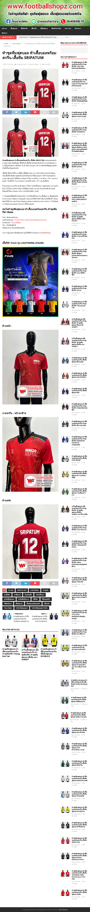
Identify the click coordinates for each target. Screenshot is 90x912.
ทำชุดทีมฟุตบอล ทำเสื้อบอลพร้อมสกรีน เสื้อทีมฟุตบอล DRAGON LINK (79, 778)
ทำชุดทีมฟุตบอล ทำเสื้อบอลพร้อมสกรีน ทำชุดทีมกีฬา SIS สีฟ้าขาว (79, 632)
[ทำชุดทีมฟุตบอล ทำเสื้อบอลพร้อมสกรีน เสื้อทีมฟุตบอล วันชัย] (65, 892)
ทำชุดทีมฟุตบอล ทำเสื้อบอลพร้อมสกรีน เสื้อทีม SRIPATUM (79, 840)
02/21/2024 (76, 897)
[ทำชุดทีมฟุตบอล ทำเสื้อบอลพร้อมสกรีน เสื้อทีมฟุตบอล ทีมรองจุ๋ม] (65, 360)
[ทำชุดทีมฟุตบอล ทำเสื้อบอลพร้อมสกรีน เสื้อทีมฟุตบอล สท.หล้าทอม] (65, 730)
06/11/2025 (76, 241)
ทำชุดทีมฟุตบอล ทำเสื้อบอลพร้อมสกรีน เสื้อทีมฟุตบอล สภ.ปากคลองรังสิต (79, 475)
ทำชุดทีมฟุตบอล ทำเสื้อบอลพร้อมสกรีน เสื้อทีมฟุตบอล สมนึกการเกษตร (79, 715)
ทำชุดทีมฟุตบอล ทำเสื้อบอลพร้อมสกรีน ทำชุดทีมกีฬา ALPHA (79, 165)
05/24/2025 (76, 395)
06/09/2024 (76, 621)
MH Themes (64, 910)
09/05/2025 (76, 88)
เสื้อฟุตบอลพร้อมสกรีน (33, 604)
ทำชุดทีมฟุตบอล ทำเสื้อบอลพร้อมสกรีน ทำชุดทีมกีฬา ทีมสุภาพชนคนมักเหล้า (79, 181)
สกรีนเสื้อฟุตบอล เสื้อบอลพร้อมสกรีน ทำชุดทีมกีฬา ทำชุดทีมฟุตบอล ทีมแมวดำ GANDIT (79, 323)
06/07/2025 (76, 277)
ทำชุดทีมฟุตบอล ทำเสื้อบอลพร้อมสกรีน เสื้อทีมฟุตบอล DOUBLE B (49, 653)
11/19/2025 (76, 71)
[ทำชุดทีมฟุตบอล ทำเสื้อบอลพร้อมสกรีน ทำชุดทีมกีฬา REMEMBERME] (65, 99)
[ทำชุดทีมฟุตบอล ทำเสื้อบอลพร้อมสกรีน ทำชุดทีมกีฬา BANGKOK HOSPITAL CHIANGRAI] (65, 439)
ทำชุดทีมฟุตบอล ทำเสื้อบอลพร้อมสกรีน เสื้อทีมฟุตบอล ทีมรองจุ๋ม (79, 360)
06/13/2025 (76, 223)
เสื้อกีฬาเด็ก (24, 28)
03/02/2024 (76, 783)
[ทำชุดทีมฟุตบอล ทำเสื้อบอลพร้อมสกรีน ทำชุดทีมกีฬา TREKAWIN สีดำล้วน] (65, 543)
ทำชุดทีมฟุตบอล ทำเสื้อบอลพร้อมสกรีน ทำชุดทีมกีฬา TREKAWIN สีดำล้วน (79, 544)
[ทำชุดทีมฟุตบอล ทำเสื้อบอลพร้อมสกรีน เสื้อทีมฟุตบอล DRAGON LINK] (65, 779)
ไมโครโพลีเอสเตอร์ (22, 608)
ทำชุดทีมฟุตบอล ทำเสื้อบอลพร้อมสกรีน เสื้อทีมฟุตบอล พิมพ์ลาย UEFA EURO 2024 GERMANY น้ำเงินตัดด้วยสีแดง (79, 147)
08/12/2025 (76, 154)
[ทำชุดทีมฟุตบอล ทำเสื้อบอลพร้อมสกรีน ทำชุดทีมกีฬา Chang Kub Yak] (11, 640)
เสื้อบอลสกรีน (46, 599)
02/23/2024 (76, 881)
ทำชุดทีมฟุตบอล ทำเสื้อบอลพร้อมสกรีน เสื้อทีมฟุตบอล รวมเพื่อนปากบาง (79, 492)
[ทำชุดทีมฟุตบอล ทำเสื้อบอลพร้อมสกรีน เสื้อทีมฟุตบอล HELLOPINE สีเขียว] (65, 595)
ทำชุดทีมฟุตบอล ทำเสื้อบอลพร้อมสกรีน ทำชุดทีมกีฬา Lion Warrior (79, 528)
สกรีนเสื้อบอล (40, 595)
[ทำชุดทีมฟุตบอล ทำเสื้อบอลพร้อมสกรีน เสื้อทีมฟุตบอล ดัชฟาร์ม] (65, 763)
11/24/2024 (76, 480)
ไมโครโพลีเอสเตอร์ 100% (39, 608)
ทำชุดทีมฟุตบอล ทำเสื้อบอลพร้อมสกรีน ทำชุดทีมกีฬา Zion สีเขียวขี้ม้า (79, 272)
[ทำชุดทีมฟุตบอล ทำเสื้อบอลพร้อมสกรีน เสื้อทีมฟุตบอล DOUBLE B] (49, 640)
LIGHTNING (34, 590)
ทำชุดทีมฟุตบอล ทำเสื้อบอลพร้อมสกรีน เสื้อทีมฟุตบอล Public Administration (79, 857)
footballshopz (46, 233)
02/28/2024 (76, 829)
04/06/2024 (76, 689)
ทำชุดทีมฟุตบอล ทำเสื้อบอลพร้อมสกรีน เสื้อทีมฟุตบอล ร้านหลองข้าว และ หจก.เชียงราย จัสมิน (79, 665)
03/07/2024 (76, 768)
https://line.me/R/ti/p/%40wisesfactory (31, 220)
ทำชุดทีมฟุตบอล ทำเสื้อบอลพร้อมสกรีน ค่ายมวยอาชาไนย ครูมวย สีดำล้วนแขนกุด (79, 83)
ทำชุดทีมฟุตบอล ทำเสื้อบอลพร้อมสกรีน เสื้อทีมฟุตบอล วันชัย (79, 892)
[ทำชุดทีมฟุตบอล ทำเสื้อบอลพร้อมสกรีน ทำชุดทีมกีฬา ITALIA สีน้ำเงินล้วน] (65, 234)
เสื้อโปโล (34, 28)
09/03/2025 (76, 103)
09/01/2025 (76, 119)
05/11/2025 (76, 463)
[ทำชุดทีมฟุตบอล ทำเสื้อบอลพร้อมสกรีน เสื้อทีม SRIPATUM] (65, 840)
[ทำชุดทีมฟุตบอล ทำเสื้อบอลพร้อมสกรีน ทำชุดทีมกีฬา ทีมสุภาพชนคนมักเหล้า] (65, 180)
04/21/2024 (76, 671)
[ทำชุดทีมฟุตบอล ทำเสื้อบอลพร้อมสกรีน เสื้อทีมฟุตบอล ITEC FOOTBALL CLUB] (65, 746)
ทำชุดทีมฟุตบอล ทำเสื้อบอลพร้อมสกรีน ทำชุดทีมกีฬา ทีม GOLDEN (79, 423)
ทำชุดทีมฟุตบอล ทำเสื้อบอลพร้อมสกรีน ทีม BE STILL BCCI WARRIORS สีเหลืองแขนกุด (79, 615)
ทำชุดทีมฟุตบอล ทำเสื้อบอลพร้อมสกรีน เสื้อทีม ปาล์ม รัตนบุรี (79, 458)
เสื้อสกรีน (47, 604)
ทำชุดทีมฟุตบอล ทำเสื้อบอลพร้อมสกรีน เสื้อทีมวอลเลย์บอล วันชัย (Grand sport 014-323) (79, 875)
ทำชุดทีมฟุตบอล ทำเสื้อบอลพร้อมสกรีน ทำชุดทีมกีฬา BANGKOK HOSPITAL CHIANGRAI (79, 441)
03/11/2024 (76, 752)
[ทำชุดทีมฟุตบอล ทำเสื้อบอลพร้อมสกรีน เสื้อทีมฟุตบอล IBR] (65, 391)
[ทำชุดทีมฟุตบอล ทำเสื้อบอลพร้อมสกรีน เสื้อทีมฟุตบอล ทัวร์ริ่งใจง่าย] (65, 825)
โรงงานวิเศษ (15, 222)
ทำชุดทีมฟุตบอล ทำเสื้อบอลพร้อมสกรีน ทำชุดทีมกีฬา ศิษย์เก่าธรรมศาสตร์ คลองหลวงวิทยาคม (79, 254)
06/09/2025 (76, 260)
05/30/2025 (76, 349)
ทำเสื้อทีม (7, 595)
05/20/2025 (76, 447)
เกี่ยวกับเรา (78, 28)
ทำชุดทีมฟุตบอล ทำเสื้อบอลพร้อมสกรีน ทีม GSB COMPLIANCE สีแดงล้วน (79, 198)
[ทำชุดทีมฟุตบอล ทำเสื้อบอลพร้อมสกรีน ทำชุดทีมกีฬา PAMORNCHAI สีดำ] (65, 406)
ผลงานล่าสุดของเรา (69, 57)
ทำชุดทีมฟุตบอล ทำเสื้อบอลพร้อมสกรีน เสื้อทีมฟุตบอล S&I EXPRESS (79, 375)
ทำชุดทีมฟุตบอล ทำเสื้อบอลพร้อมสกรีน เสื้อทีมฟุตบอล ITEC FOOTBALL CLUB (79, 747)
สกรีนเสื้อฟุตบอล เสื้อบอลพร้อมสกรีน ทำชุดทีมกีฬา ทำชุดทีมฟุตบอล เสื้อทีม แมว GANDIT (30, 655)
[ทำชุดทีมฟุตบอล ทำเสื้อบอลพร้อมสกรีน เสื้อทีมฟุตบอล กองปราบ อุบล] (65, 114)
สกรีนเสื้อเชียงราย (23, 599)
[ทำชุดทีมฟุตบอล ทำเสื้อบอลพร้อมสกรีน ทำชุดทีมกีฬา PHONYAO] (65, 130)
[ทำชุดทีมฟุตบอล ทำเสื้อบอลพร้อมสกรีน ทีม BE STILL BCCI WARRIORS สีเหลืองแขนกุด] (65, 613)
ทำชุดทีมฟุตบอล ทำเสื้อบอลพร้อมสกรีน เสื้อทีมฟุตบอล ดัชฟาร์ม (79, 763)
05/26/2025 (76, 380)
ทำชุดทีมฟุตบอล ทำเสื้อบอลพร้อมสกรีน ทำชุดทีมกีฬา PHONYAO (79, 130)
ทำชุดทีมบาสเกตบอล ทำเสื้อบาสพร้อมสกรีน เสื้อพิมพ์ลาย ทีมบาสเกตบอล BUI (79, 683)
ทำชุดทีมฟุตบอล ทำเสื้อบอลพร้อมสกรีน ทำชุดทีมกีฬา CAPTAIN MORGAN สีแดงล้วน (79, 65)
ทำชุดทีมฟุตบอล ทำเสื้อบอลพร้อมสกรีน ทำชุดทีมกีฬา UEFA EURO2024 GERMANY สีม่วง (79, 562)
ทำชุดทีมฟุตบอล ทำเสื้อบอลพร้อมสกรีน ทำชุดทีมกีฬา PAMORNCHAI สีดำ (79, 407)
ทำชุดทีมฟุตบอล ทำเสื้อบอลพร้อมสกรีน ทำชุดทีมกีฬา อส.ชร (79, 288)
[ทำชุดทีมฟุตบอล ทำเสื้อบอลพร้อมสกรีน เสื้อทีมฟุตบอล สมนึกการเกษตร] (65, 715)
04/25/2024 (76, 652)
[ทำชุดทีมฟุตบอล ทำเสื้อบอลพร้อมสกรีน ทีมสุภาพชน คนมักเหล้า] (65, 647)
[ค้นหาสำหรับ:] (76, 37)
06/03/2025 (76, 310)
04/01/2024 (75, 719)
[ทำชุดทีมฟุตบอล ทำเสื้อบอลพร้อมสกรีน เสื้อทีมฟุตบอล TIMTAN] (65, 580)
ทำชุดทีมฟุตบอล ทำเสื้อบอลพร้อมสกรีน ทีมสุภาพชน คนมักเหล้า (79, 647)
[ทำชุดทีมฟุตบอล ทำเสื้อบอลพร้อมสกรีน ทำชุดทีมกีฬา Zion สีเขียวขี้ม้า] (65, 271)
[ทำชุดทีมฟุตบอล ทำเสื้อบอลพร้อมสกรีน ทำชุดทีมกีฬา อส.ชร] (65, 288)
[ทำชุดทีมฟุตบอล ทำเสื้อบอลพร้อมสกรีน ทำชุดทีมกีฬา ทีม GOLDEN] (65, 423)
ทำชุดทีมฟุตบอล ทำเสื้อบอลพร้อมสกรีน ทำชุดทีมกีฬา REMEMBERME (79, 99)
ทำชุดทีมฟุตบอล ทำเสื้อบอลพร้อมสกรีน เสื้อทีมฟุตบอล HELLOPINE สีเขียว (79, 596)
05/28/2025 (76, 364)
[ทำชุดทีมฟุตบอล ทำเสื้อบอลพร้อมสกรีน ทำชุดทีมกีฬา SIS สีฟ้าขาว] (65, 632)
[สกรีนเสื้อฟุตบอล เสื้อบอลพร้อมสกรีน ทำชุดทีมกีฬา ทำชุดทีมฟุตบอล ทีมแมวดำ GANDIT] (65, 321)
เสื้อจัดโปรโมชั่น (56, 28)
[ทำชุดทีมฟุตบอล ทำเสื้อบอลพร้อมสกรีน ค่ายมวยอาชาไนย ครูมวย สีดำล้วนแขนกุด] (65, 82)
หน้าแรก (4, 28)
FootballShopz (21, 64)
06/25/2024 (76, 569)
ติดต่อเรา (5, 33)
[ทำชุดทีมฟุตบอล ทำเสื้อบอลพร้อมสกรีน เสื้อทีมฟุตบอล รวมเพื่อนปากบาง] (65, 491)
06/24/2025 (76, 186)
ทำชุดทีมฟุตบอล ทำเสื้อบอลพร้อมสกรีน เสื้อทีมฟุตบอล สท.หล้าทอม (79, 730)
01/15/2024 (9, 64)
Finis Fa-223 (21, 590)
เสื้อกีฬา (35, 599)
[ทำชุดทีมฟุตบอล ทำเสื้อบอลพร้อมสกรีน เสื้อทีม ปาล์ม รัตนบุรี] (65, 458)
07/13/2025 (76, 169)
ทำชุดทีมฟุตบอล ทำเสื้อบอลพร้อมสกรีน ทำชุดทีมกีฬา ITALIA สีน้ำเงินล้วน (79, 235)
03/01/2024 (76, 798)
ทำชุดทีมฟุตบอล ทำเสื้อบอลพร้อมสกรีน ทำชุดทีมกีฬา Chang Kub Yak (11, 653)
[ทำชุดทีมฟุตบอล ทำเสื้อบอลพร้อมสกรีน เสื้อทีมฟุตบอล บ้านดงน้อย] (65, 794)
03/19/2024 (76, 735)
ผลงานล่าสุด (34, 64)
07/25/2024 (76, 517)
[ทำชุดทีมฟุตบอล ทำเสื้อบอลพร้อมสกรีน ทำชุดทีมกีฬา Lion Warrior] (65, 528)
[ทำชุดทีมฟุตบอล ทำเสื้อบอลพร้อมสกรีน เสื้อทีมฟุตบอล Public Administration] (65, 856)
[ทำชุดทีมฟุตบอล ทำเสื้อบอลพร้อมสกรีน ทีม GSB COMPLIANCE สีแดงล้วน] (65, 197)
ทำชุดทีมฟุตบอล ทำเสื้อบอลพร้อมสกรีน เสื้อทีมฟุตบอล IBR (79, 391)
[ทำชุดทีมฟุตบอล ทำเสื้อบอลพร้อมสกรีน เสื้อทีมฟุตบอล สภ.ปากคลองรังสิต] (65, 474)
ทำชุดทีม (45, 590)
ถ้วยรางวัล (68, 28)
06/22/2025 (76, 204)
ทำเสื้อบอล (17, 595)
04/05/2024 (76, 704)
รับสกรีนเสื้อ (28, 595)
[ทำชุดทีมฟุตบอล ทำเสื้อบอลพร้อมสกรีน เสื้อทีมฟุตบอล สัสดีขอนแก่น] (65, 700)
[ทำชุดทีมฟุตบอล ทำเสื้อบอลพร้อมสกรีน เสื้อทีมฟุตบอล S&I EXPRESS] (65, 375)
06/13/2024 (76, 602)
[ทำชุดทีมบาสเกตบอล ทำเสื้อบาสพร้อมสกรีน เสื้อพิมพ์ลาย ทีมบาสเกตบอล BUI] (65, 682)
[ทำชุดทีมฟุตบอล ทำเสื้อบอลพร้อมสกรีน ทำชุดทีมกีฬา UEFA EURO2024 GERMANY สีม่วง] (65, 560)
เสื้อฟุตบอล (14, 28)
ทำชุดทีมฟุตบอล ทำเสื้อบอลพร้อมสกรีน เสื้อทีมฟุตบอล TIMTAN (79, 580)
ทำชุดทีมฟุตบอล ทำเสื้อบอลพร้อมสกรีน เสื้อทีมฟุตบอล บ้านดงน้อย (79, 794)
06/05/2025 (76, 293)
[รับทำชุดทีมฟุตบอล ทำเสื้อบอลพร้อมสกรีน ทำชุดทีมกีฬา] (45, 25)
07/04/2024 (76, 532)
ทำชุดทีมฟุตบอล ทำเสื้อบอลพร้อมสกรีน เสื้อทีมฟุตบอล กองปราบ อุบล (79, 114)
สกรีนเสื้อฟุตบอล (9, 599)
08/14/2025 (76, 134)
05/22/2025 (76, 412)
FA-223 (10, 590)
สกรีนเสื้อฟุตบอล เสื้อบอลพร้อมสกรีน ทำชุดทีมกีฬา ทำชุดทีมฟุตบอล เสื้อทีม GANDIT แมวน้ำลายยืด (79, 510)
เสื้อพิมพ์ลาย (44, 28)
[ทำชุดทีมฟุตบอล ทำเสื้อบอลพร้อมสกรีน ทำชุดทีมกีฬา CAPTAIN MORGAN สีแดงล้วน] (65, 64)
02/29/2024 (76, 814)
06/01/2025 (76, 329)
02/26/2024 (76, 862)
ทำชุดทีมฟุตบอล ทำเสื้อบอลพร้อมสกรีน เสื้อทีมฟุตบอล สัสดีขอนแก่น (78, 699)
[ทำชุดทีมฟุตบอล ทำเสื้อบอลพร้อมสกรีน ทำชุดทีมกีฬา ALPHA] (65, 165)
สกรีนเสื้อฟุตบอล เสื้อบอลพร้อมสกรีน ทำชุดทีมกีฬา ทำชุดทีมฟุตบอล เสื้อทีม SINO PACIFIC (79, 217)
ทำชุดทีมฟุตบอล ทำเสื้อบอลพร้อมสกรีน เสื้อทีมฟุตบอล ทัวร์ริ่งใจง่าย (79, 825)
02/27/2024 (76, 845)
